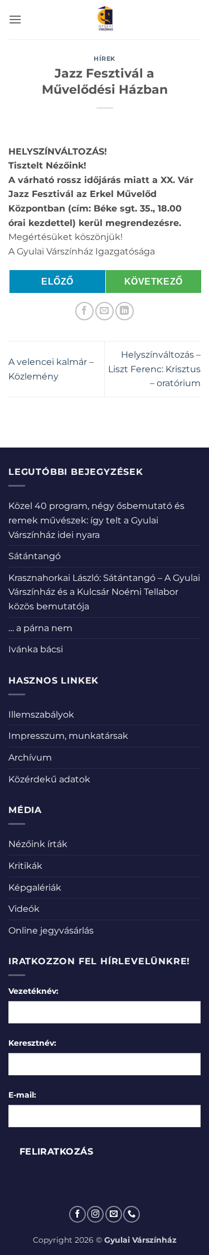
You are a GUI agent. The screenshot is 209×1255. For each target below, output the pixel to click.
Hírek (104, 58)
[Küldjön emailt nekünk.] (113, 1214)
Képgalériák (34, 887)
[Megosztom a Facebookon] (84, 311)
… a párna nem (40, 628)
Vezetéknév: (33, 991)
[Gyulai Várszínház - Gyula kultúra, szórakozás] (104, 19)
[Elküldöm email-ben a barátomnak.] (104, 311)
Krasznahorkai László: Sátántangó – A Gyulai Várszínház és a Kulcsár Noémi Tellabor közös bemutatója (104, 592)
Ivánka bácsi (35, 649)
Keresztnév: (32, 1043)
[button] (15, 19)
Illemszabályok (41, 714)
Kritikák (25, 865)
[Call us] (131, 1214)
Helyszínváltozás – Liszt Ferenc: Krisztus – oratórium (154, 368)
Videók (24, 908)
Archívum (30, 757)
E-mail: (22, 1095)
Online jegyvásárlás (51, 930)
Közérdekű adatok (49, 779)
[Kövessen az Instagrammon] (95, 1214)
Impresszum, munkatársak (68, 735)
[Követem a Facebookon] (77, 1214)
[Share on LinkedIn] (124, 311)
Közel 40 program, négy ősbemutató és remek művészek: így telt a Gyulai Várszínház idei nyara (96, 520)
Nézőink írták (37, 844)
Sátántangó (34, 556)
